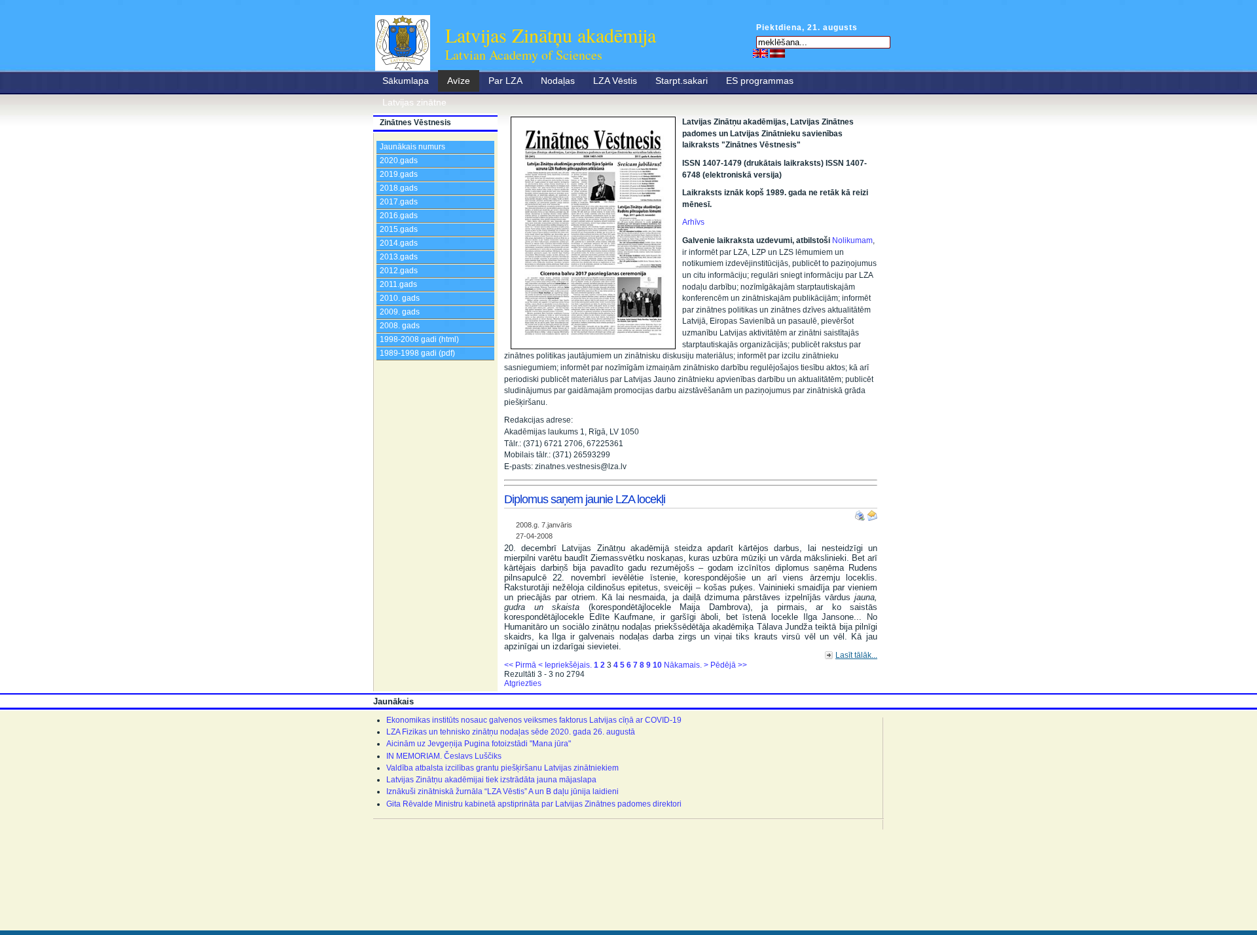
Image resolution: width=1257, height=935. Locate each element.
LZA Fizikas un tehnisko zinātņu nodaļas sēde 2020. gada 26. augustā (510, 731)
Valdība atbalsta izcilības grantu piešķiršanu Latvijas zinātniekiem (502, 768)
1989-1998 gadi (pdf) (417, 353)
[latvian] (777, 53)
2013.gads (399, 256)
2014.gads (399, 243)
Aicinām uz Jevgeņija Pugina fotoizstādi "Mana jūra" (478, 743)
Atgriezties (522, 683)
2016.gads (399, 215)
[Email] (872, 513)
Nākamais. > (686, 665)
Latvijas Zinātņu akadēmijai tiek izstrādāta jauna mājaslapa (491, 779)
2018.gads (399, 188)
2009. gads (400, 311)
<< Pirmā (520, 665)
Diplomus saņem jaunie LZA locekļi (584, 499)
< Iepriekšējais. (565, 665)
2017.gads (399, 201)
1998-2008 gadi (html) (419, 339)
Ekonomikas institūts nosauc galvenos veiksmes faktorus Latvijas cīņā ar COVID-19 (534, 720)
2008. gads (400, 325)
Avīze (458, 80)
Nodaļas (558, 80)
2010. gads (400, 298)
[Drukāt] (861, 513)
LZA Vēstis (615, 80)
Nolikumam (852, 240)
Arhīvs (693, 222)
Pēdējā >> (728, 665)
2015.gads (399, 229)
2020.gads (399, 160)
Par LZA (505, 80)
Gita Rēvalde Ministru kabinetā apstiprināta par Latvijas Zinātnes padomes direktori (534, 804)
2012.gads (399, 270)
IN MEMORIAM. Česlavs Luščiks (443, 756)
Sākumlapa (405, 80)
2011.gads (398, 284)
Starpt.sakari (681, 80)
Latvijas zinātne (414, 102)
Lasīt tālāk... (856, 655)
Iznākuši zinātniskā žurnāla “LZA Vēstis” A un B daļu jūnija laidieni (502, 791)
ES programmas (759, 80)
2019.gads (399, 174)
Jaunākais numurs (412, 146)
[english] (760, 53)
